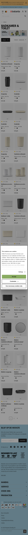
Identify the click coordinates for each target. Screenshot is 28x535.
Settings (21, 272)
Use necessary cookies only (14, 286)
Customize (13, 281)
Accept (14, 276)
